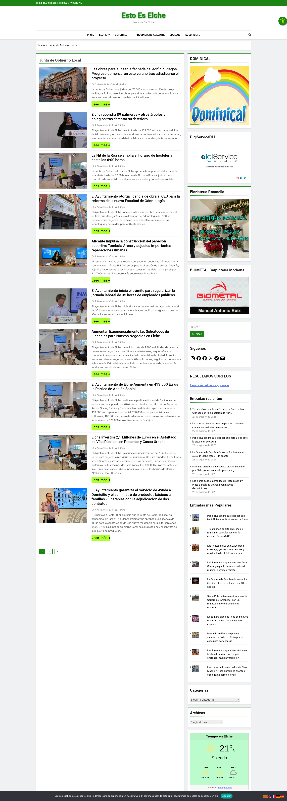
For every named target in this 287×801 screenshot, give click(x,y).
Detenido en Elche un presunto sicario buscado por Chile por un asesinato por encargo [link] (225, 637)
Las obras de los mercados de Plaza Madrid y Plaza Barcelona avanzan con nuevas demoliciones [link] (217, 484)
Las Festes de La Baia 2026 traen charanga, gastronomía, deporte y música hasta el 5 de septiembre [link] (225, 549)
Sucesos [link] (175, 34)
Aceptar (226, 796)
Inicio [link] (90, 34)
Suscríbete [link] (192, 34)
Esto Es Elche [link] (143, 15)
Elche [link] (103, 34)
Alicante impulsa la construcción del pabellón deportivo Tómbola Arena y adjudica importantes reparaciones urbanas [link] (131, 245)
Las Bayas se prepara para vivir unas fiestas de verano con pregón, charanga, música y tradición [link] (227, 654)
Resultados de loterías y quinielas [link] (209, 385)
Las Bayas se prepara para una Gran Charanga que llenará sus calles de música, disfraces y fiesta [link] (227, 566)
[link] (282, 21)
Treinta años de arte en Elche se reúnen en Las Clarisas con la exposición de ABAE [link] (225, 532)
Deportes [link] (121, 34)
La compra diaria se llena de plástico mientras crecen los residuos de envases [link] (227, 620)
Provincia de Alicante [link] (150, 34)
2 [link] (49, 551)
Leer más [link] (99, 104)
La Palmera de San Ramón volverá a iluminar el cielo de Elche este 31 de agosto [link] (227, 583)
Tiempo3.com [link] (225, 787)
